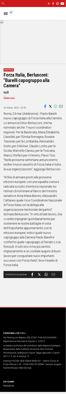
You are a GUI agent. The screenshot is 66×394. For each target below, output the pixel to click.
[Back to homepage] (21, 322)
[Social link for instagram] (57, 3)
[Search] (3, 3)
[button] (45, 106)
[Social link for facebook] (53, 3)
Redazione (8, 385)
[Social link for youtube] (62, 3)
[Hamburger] (6, 14)
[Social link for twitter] (48, 3)
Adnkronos (9, 98)
